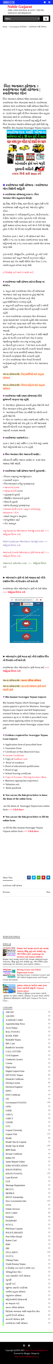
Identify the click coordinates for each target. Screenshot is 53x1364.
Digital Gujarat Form (15, 1071)
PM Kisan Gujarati (14, 1228)
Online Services (13, 1209)
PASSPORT (11, 1221)
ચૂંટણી (8, 1280)
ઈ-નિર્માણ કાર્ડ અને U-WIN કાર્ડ (18, 272)
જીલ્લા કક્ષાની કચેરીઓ (16, 1288)
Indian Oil (10, 1158)
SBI (7, 1248)
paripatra (10, 1217)
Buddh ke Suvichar (14, 1047)
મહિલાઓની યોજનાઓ (16, 1299)
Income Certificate (14, 1154)
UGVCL (10, 1256)
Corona (9, 1063)
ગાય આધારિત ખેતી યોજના (18, 1276)
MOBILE (10, 1193)
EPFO (8, 1091)
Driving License (13, 1083)
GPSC (8, 1106)
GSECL (9, 1114)
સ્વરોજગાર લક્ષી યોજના (17, 1323)
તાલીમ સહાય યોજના (15, 1291)
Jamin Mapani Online (15, 1161)
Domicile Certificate (15, 1079)
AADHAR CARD (14, 1020)
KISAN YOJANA (14, 1173)
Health (9, 1138)
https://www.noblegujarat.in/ (36, 1350)
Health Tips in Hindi (15, 1146)
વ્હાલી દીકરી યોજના (15, 1315)
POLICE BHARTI (14, 1232)
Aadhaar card (20, 759)
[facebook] (45, 2)
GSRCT (9, 1118)
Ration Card (11, 1240)
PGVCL (9, 1224)
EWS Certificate (13, 1095)
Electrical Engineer (14, 1087)
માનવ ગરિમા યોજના (31, 680)
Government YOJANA (16, 1102)
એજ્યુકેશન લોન (13, 1272)
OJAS (8, 1205)
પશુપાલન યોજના (13, 1295)
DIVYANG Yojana (14, 1075)
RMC (8, 1244)
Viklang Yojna (12, 1260)
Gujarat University (14, 1130)
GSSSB (9, 1122)
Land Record (11, 1177)
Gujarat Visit (11, 1134)
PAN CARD (11, 1213)
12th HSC (10, 1016)
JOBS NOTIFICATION (17, 1165)
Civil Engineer (12, 1055)
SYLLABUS (12, 1252)
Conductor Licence (14, 1059)
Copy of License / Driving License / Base (25, 777)
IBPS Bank (11, 1150)
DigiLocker (11, 1067)
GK (7, 1099)
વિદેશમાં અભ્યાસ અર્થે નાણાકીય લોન (23, 1311)
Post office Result (14, 1236)
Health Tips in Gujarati (16, 1142)
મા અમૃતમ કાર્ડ (12, 1303)
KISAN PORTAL (14, 1169)
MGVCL (10, 1189)
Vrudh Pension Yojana (16, 1264)
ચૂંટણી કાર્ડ (10, 1284)
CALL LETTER (13, 1051)
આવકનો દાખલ (11, 487)
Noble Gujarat (19, 6)
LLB (8, 1181)
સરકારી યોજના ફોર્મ (15, 1319)
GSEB (9, 1110)
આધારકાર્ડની (10, 491)
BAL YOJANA (13, 1032)
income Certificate (14, 755)
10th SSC (10, 1012)
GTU (8, 1126)
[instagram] (49, 2)
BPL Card (10, 1043)
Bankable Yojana (13, 1040)
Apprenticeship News (15, 1024)
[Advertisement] (26, 57)
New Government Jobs (16, 1201)
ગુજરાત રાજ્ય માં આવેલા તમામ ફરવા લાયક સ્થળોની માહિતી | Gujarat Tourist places (32, 988)
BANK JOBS (12, 1036)
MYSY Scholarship (14, 1197)
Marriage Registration (15, 1185)
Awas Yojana (11, 1028)
